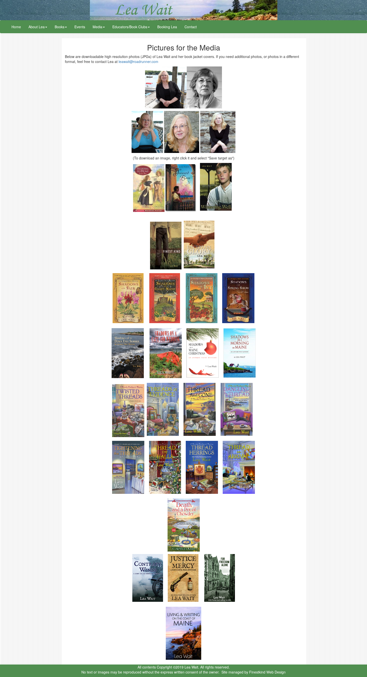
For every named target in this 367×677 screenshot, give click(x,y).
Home (18, 26)
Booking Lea (167, 26)
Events (79, 26)
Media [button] (97, 26)
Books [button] (59, 26)
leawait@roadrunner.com (138, 61)
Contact (190, 26)
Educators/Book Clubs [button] (129, 26)
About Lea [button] (36, 26)
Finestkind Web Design (267, 672)
